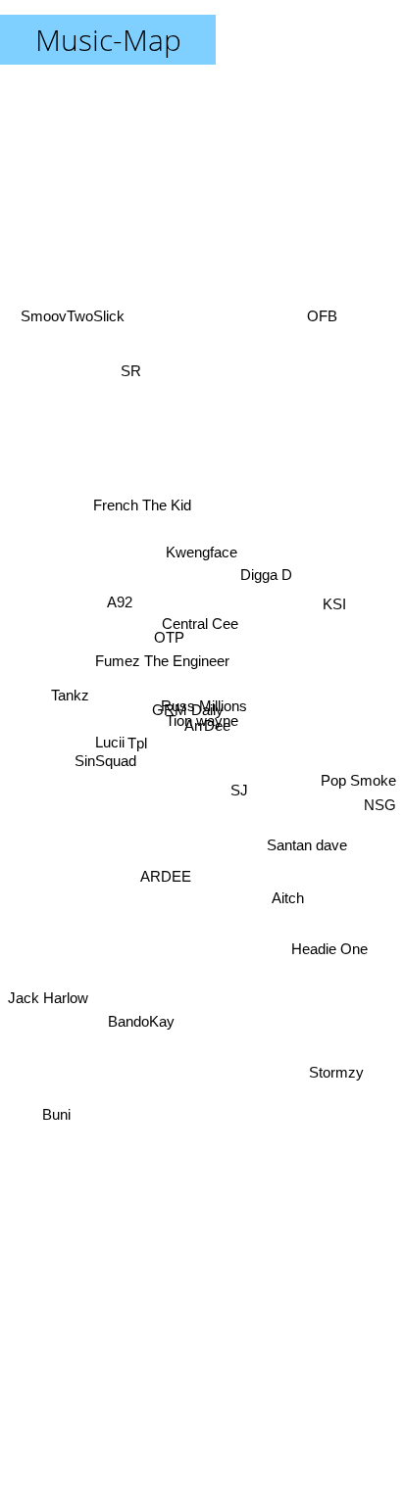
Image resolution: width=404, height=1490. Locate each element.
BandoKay (150, 1054)
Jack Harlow (48, 1019)
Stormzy (333, 1092)
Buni (56, 1103)
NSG (380, 811)
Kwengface (184, 493)
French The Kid (150, 508)
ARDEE (166, 923)
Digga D (265, 584)
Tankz (71, 680)
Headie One (331, 937)
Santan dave (307, 857)
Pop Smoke (358, 767)
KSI (333, 608)
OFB (324, 321)
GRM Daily (187, 717)
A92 (122, 591)
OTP (170, 634)
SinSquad (104, 727)
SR (123, 368)
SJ (244, 736)
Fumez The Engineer (161, 649)
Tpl (137, 703)
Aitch (286, 916)
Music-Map (108, 40)
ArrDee (207, 741)
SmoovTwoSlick (71, 326)
